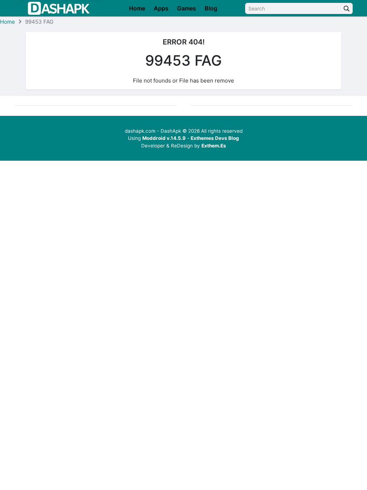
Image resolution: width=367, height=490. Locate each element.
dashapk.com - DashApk (153, 131)
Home (137, 8)
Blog (211, 8)
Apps (161, 8)
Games (186, 8)
